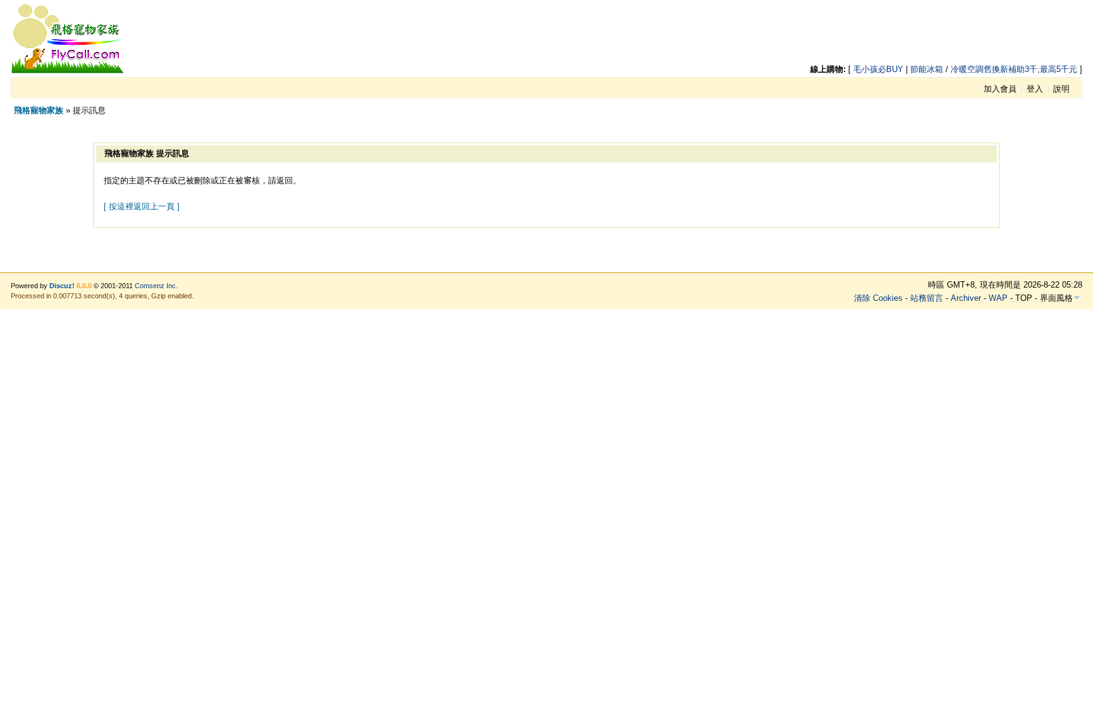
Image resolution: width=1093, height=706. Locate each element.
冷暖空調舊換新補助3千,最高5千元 (1014, 69)
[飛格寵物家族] (68, 71)
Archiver (966, 298)
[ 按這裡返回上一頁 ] (142, 206)
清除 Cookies (878, 298)
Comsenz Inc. (156, 285)
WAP (998, 298)
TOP (1023, 298)
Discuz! (62, 285)
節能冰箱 (926, 69)
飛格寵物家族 (38, 110)
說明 (1061, 89)
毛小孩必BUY (878, 69)
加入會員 (1000, 89)
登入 (1035, 89)
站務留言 (926, 298)
